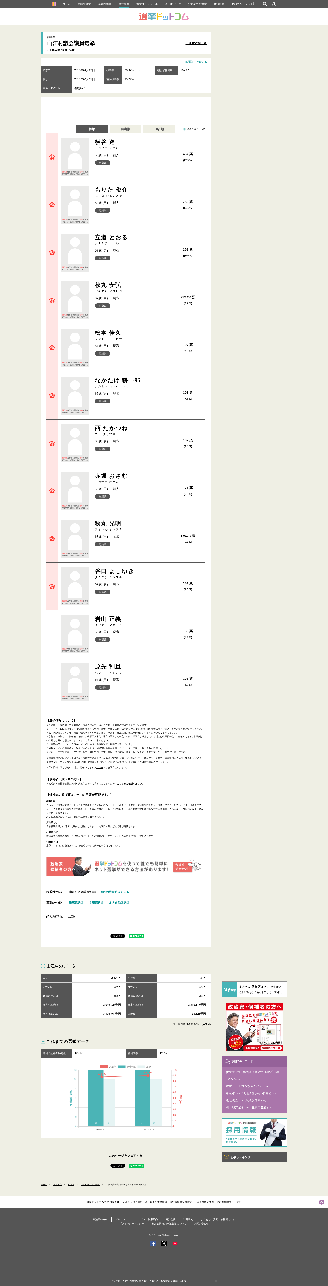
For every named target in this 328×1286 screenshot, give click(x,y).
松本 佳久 (109, 334)
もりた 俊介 (111, 191)
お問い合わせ (201, 1223)
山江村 (72, 916)
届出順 (125, 129)
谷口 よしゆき (115, 573)
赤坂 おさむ (111, 478)
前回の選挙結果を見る (114, 891)
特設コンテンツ (241, 4)
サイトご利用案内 (148, 1219)
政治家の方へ (100, 1219)
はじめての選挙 (197, 4)
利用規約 (188, 1219)
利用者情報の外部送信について (169, 1223)
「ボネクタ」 (149, 757)
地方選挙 (124, 4)
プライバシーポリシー (131, 1223)
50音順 (159, 129)
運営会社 (170, 1219)
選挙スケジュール (147, 4)
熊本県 (71, 1184)
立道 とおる (111, 239)
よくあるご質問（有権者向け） (218, 1219)
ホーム (44, 1184)
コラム (66, 4)
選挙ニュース (122, 1219)
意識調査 (219, 4)
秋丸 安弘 (109, 287)
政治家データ (173, 4)
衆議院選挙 (84, 4)
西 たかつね (111, 430)
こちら (99, 767)
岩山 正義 (109, 621)
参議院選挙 (104, 4)
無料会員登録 (139, 1280)
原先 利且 (109, 668)
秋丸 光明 (109, 525)
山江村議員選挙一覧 (90, 1184)
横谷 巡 (107, 144)
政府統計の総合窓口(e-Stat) (194, 1024)
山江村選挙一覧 (196, 43)
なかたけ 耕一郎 (118, 382)
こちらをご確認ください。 (130, 783)
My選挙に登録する (196, 61)
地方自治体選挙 (119, 902)
